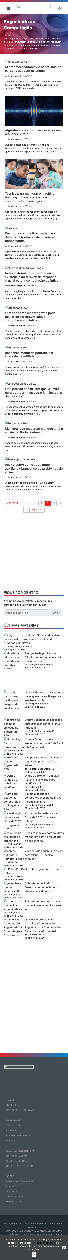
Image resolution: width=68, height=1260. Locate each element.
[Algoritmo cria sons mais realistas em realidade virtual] (34, 125)
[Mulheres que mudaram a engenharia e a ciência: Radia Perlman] (16, 423)
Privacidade (14, 1201)
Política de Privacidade (43, 1242)
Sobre (10, 1176)
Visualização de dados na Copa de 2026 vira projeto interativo (41, 817)
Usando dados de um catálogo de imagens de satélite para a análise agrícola (44, 696)
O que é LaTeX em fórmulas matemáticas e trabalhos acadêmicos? (42, 779)
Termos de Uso (16, 1196)
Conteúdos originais (20, 1110)
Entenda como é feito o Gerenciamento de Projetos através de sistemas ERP (42, 887)
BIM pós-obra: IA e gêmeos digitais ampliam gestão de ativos (42, 761)
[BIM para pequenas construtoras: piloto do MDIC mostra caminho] (13, 801)
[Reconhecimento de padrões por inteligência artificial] (16, 347)
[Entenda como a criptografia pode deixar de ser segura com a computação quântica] (16, 307)
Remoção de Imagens (19, 1181)
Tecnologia (14, 1125)
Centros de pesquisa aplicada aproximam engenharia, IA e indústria (43, 723)
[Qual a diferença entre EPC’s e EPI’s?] (11, 869)
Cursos (11, 1105)
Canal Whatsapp (17, 1155)
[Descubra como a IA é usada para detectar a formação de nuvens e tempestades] (11, 228)
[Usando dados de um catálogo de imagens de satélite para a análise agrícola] (13, 704)
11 (26, 510)
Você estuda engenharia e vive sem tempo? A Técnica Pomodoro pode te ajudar (33, 854)
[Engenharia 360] (34, 8)
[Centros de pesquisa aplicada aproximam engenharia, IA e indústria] (13, 727)
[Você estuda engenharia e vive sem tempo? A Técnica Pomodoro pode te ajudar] (13, 853)
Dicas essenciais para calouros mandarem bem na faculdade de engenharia (44, 836)
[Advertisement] (34, 553)
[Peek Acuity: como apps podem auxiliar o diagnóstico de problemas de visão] (21, 459)
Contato (12, 1186)
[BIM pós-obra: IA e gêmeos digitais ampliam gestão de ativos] (13, 763)
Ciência (11, 1140)
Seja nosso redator (19, 1166)
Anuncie (11, 1191)
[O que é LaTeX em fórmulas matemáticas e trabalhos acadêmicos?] (13, 781)
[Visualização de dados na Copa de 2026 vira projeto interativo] (13, 821)
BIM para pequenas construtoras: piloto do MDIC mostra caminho (43, 797)
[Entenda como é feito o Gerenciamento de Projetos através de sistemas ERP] (13, 887)
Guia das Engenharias (20, 1150)
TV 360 (10, 1099)
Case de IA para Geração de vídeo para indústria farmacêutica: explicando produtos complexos (31, 639)
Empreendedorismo (19, 1135)
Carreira (12, 1130)
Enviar (56, 612)
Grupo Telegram (17, 1161)
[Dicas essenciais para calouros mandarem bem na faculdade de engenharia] (13, 837)
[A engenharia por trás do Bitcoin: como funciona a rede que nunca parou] (13, 670)
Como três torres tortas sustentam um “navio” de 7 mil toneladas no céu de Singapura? (33, 743)
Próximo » (37, 510)
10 (60, 503)
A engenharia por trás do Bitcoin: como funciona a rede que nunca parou (43, 657)
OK (34, 1254)
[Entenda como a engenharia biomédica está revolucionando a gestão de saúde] (13, 903)
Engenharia (13, 1120)
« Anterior (13, 503)
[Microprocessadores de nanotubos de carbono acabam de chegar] (16, 61)
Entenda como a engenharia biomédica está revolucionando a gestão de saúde (34, 905)
